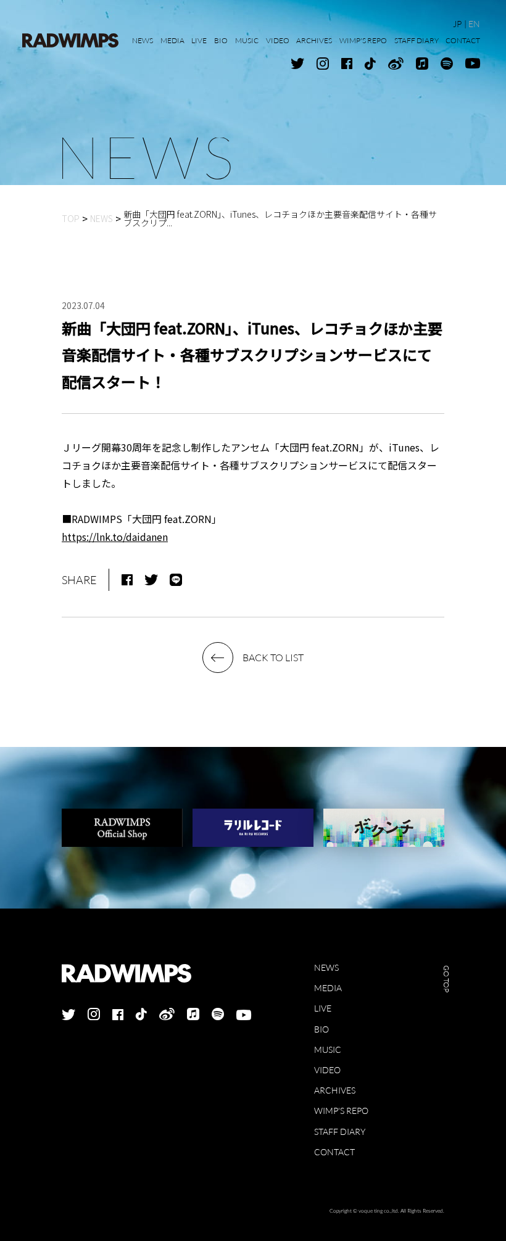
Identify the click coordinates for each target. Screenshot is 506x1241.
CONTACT (334, 1151)
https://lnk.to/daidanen (115, 536)
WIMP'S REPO (341, 1110)
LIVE (322, 1008)
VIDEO (327, 1069)
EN (474, 23)
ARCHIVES (334, 1090)
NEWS (326, 967)
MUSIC (327, 1049)
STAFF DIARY (339, 1131)
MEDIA (328, 987)
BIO (321, 1029)
